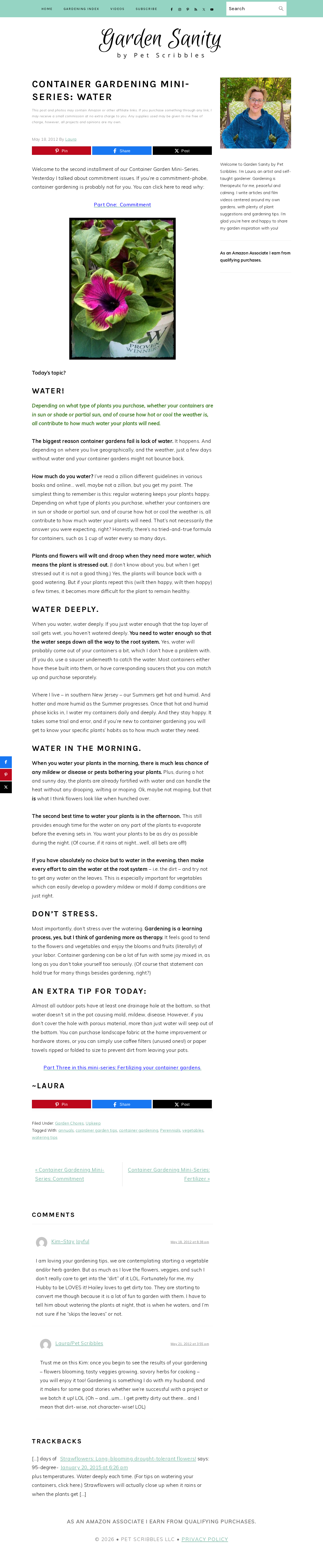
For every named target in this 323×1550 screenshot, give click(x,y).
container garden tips (96, 1130)
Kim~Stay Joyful (70, 1241)
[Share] (6, 762)
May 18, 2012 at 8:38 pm (190, 1242)
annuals (66, 1130)
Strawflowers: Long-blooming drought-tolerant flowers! (128, 1458)
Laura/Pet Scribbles (79, 1343)
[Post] (6, 787)
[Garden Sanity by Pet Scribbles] (161, 63)
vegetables (193, 1130)
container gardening (138, 1130)
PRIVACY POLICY (205, 1539)
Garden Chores (69, 1123)
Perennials (170, 1130)
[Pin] (6, 775)
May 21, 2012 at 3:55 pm (190, 1344)
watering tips (45, 1137)
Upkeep (93, 1123)
